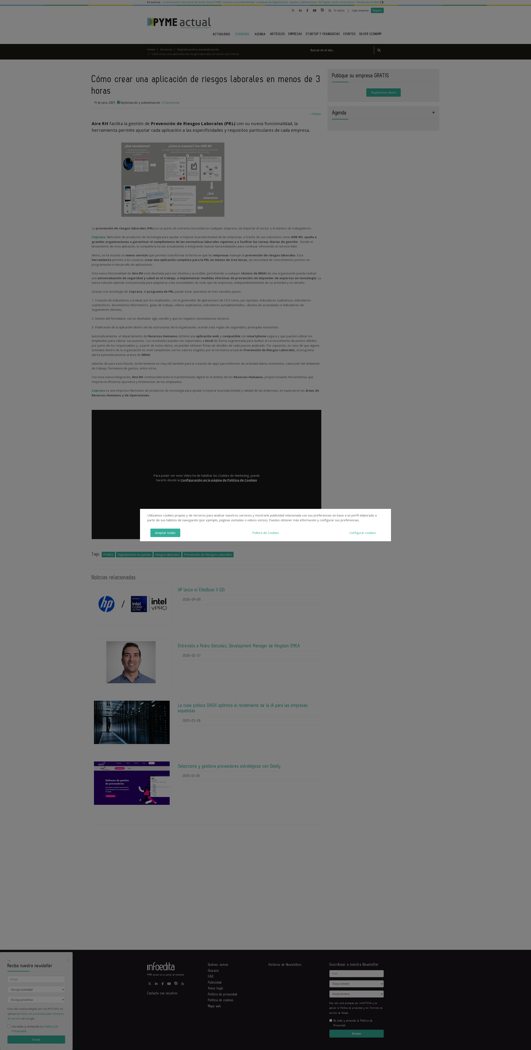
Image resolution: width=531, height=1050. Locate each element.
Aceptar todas (165, 533)
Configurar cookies (362, 533)
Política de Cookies (265, 533)
